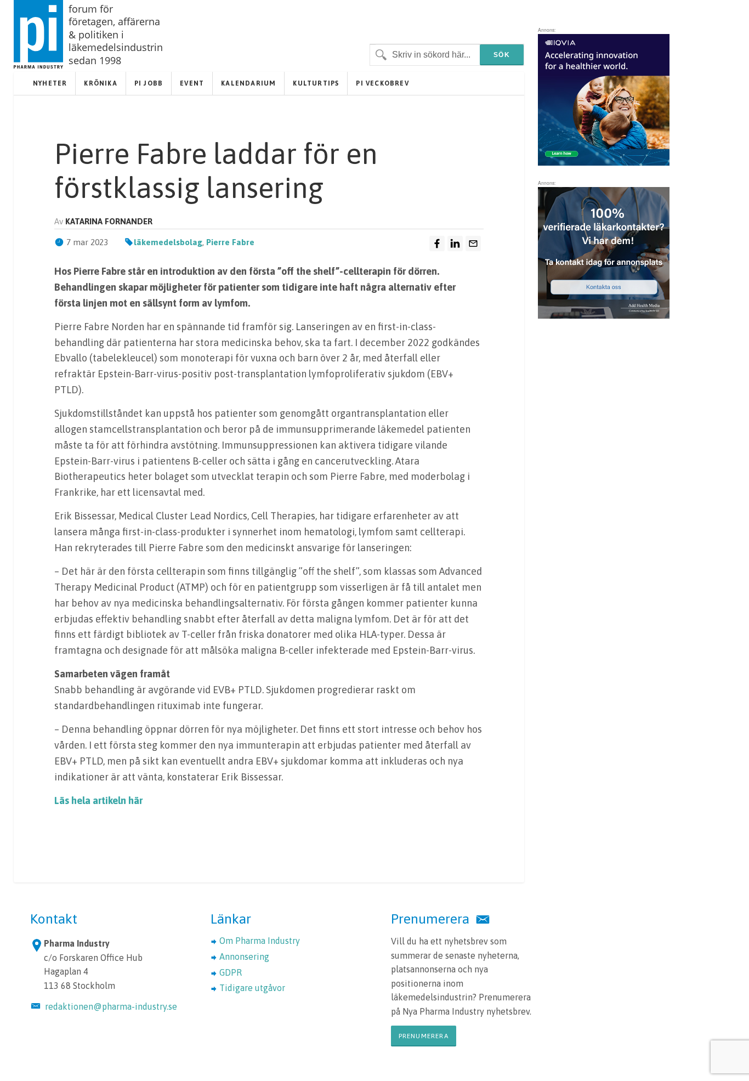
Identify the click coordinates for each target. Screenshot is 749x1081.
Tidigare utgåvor (252, 988)
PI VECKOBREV (382, 83)
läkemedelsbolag (168, 242)
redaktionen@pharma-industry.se (111, 1006)
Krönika (100, 83)
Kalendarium (248, 83)
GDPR (230, 972)
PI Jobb (148, 83)
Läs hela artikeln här (98, 800)
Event (192, 83)
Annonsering (244, 956)
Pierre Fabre (230, 242)
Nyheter (50, 83)
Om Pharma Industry (259, 941)
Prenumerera (424, 1036)
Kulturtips (316, 83)
